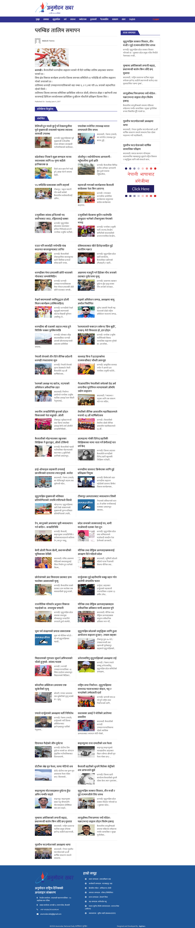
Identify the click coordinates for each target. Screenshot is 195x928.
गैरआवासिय (104, 19)
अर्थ (65, 19)
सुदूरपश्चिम (56, 19)
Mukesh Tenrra (48, 40)
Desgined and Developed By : (131, 926)
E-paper (156, 19)
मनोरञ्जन (82, 19)
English (132, 19)
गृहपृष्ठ (38, 19)
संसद (123, 19)
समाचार (46, 19)
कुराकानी (93, 19)
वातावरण (115, 19)
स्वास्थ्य (72, 19)
